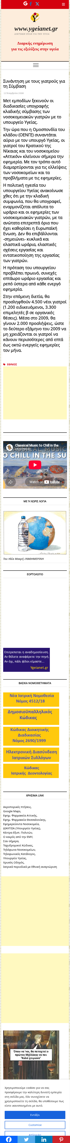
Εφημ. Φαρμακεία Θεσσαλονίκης (24, 819)
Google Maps (11, 811)
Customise (35, 1125)
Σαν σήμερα (10, 841)
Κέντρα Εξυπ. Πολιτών (17, 832)
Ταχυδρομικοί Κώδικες (17, 845)
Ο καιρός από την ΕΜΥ (17, 837)
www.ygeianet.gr (36, 28)
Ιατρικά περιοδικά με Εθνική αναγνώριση (30, 866)
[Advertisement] (35, 392)
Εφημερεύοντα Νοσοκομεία (21, 824)
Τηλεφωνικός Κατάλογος (19, 854)
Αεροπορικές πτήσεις (17, 807)
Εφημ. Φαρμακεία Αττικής (20, 815)
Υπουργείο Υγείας (14, 858)
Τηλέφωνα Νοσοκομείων (19, 849)
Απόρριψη (35, 1135)
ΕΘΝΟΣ (12, 364)
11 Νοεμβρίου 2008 (13, 93)
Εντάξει (35, 1115)
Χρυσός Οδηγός (13, 862)
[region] (35, 1111)
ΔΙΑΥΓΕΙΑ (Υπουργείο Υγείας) (21, 828)
